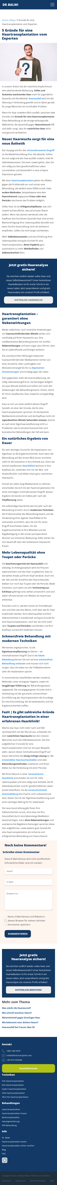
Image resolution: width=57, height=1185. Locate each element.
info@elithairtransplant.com (19, 1055)
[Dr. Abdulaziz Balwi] (10, 5)
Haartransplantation (11, 1109)
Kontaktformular (28, 1068)
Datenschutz (20, 1181)
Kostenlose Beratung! (28, 989)
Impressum (6, 1181)
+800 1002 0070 (13, 1051)
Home (5, 20)
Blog (12, 20)
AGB (51, 1181)
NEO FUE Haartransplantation (15, 1097)
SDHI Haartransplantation (13, 1093)
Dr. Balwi (6, 1137)
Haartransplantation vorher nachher (18, 1145)
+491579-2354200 (14, 1060)
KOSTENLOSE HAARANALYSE (28, 300)
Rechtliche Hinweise (38, 1181)
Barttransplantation (10, 1117)
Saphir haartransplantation (14, 1089)
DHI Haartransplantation (13, 1085)
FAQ (4, 1153)
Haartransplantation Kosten (14, 1141)
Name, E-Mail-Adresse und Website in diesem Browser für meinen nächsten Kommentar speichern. (26, 920)
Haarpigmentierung (10, 1121)
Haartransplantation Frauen (14, 1113)
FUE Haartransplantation (13, 1081)
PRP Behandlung (9, 1125)
